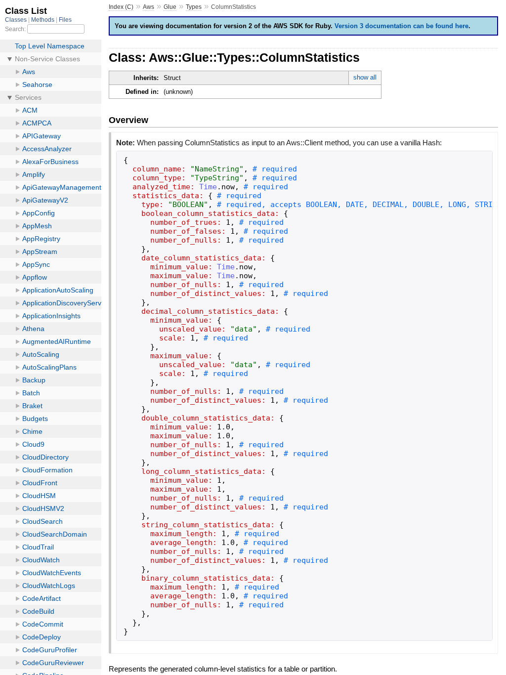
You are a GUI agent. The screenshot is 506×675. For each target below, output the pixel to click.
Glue (170, 6)
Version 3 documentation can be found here (401, 26)
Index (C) (121, 6)
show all (365, 77)
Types (194, 6)
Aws (148, 6)
